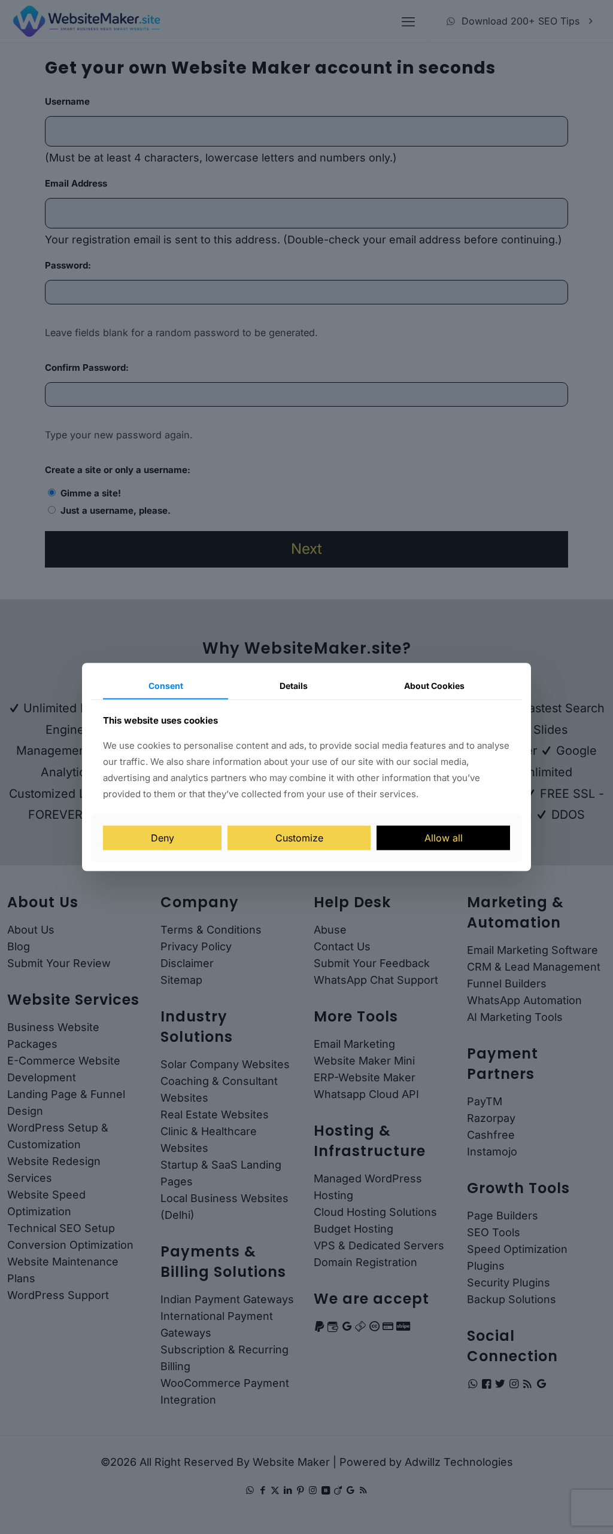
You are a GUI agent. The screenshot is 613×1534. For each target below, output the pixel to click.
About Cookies (434, 685)
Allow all (443, 838)
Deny (162, 838)
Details (294, 685)
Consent (165, 685)
